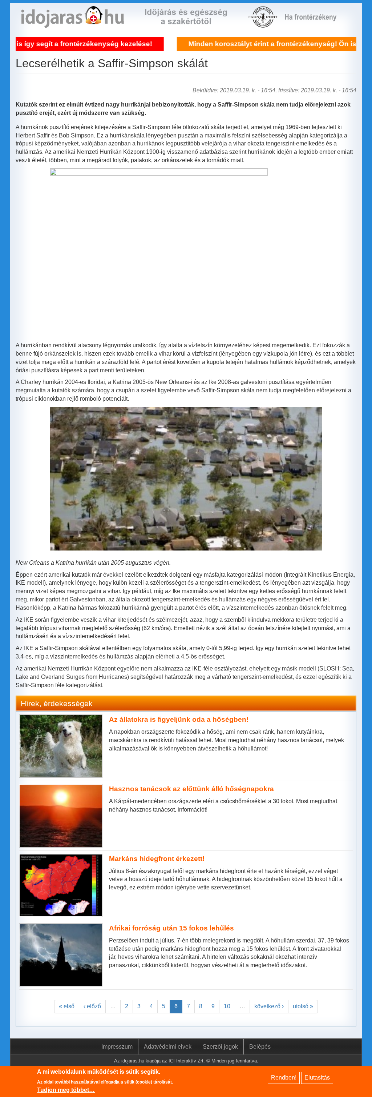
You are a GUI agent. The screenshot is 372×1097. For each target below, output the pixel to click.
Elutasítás (317, 1077)
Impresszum (117, 1047)
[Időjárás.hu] (72, 23)
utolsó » (303, 1006)
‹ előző (92, 1006)
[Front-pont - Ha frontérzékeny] (263, 23)
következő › (269, 1006)
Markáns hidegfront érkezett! (157, 858)
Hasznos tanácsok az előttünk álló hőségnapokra (191, 789)
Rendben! (283, 1077)
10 (227, 1006)
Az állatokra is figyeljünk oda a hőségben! (178, 719)
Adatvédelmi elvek (167, 1047)
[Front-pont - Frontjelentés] (315, 23)
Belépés (260, 1047)
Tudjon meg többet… (66, 1090)
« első (66, 1006)
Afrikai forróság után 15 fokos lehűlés (171, 928)
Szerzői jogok (220, 1047)
